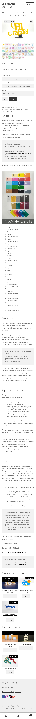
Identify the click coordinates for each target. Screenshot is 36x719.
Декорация (19, 109)
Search (18, 716)
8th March (9, 111)
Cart (27, 714)
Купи (13, 99)
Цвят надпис (6, 75)
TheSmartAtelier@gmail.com (16, 552)
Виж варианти (10, 596)
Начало (7, 13)
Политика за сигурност (9, 708)
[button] (31, 21)
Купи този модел (9, 21)
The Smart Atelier (8, 5)
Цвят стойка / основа (9, 83)
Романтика (12, 109)
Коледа (14, 13)
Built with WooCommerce (26, 708)
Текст (4, 90)
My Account (6, 716)
